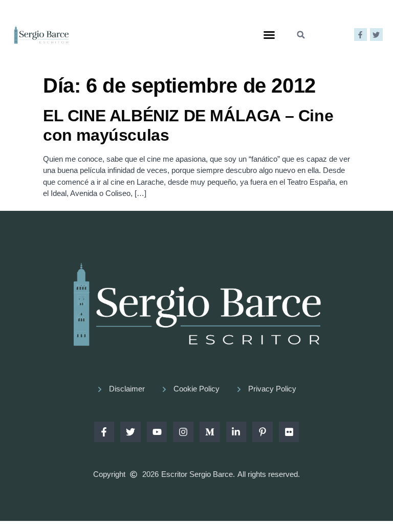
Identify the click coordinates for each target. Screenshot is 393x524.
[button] (269, 35)
